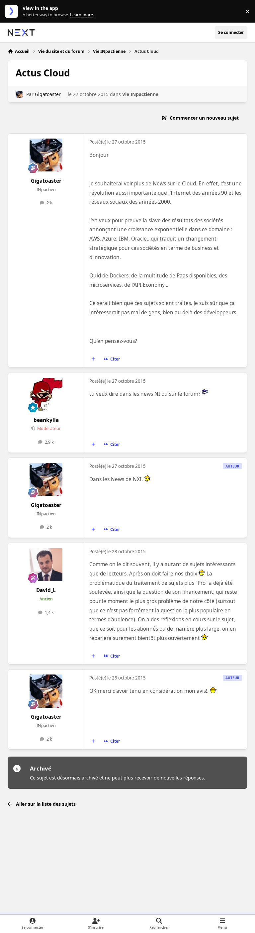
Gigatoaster (48, 94)
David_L (46, 590)
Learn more (13, 11)
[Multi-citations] (93, 359)
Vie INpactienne (140, 94)
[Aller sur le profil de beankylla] (46, 394)
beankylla (46, 420)
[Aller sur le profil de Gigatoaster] (19, 94)
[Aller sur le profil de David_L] (46, 564)
